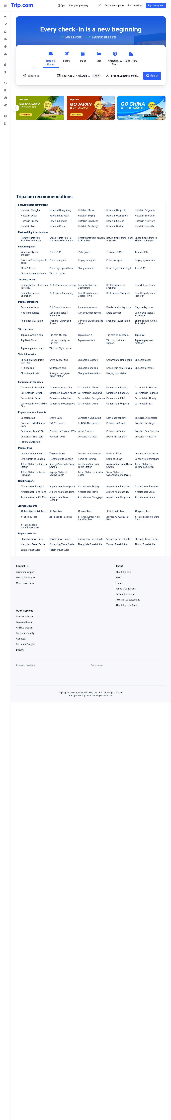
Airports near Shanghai (32, 486)
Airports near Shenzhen (147, 486)
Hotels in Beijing (86, 215)
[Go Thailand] (91, 108)
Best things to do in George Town (88, 294)
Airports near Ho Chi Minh (34, 497)
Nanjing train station (116, 373)
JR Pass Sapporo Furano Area (147, 518)
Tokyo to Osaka (57, 453)
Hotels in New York (145, 221)
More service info (25, 583)
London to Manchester (146, 453)
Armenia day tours (87, 307)
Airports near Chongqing (61, 492)
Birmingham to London (33, 459)
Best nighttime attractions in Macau (34, 286)
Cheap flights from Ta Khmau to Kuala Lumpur (61, 239)
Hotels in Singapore (145, 210)
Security (20, 649)
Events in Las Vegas (145, 423)
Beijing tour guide (87, 260)
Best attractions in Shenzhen (30, 294)
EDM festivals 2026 (30, 442)
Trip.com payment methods (144, 341)
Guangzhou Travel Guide (90, 539)
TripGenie (140, 335)
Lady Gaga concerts (116, 418)
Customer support (25, 572)
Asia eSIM (140, 268)
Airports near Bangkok (117, 486)
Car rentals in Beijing (116, 387)
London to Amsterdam (89, 453)
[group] (71, 37)
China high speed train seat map (32, 361)
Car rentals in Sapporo (117, 393)
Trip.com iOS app (58, 335)
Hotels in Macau (86, 210)
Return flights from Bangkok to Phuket (31, 239)
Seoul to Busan (114, 459)
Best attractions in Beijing (62, 285)
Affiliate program (24, 627)
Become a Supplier (25, 644)
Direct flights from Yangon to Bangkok (91, 239)
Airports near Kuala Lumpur (58, 498)
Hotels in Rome (57, 226)
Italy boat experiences (89, 312)
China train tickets (30, 373)
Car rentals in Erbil (115, 398)
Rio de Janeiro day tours (118, 307)
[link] (61, 5)
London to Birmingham (147, 459)
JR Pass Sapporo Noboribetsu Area (30, 526)
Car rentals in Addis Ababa (62, 393)
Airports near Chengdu (117, 492)
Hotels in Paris (28, 226)
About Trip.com (123, 572)
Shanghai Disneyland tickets (60, 322)
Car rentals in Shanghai (32, 387)
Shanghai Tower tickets (118, 320)
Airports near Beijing (88, 486)
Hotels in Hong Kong (60, 210)
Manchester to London (61, 459)
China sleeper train (58, 360)
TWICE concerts (57, 423)
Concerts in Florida (115, 431)
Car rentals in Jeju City (60, 387)
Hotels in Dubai (29, 215)
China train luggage (88, 360)
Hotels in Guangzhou (117, 215)
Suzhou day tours (30, 307)
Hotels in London (58, 221)
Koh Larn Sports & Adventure (58, 314)
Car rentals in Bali (143, 403)
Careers (119, 583)
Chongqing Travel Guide (61, 544)
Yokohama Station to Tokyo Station (89, 465)
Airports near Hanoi (145, 497)
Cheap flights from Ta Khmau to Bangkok (146, 239)
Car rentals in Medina (60, 398)
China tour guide (57, 260)
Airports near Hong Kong (33, 492)
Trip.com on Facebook (117, 335)
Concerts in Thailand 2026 (62, 431)
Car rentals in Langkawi (90, 393)
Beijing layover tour (145, 260)
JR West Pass (84, 511)
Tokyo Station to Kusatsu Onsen (91, 473)
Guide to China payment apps (33, 261)
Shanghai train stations (89, 373)
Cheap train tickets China (119, 368)
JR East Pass (55, 511)
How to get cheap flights (119, 268)
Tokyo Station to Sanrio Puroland (33, 473)
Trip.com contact (86, 340)
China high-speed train (61, 268)
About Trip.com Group (127, 605)
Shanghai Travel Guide (32, 539)
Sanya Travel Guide (30, 549)
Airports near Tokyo (88, 492)
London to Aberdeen (32, 453)
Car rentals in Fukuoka (32, 393)
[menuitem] (5, 17)
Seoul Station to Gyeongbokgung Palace (118, 473)
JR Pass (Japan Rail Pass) (33, 511)
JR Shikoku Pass (29, 516)
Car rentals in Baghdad (146, 393)
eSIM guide (84, 252)
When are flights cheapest (29, 253)
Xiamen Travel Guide (116, 544)
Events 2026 (55, 418)
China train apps (143, 360)
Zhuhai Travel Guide (145, 544)
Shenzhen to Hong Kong (119, 360)
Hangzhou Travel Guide (33, 544)
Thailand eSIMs (114, 252)
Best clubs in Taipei (145, 285)
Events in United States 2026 (33, 424)
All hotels (21, 638)
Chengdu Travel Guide (146, 539)
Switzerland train (57, 368)
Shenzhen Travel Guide (118, 539)
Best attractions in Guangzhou (87, 286)
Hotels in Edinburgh (88, 226)
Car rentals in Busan (31, 398)
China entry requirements (34, 273)
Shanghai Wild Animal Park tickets (146, 322)
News (119, 577)
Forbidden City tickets (32, 320)
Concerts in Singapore (32, 436)
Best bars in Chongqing (61, 293)
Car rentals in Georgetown (91, 398)
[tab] (50, 57)
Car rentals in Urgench (117, 403)
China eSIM (55, 252)
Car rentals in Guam (88, 403)
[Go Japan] (141, 108)
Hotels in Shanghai (30, 210)
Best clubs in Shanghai (118, 293)
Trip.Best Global (29, 340)
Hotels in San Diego (88, 221)
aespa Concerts (86, 431)
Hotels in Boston (115, 226)
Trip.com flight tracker (60, 348)
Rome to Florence (87, 459)
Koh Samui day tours (60, 307)
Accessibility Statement (128, 599)
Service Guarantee (25, 577)
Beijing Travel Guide (59, 539)
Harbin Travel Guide (59, 549)
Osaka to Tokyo (114, 453)
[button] (5, 5)
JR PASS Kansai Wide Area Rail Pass (89, 518)
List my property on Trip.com (59, 341)
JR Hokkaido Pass (115, 511)
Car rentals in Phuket (88, 387)
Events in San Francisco (147, 431)
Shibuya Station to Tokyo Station (62, 465)
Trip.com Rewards (25, 622)
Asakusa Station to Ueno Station (119, 465)
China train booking (88, 368)
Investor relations (25, 616)
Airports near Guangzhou (62, 486)
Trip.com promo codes (32, 348)
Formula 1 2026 (57, 436)
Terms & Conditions (126, 588)
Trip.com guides (57, 273)
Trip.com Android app (32, 335)
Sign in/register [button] (156, 5)
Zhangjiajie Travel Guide (90, 544)
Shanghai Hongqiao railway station (59, 374)
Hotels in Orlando (30, 221)
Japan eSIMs (141, 252)
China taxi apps (114, 260)
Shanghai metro (86, 268)
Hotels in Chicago (115, 221)
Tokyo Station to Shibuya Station (34, 465)
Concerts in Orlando (116, 423)
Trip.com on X (85, 335)
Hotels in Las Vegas (59, 215)
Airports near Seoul (144, 492)
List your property (25, 633)
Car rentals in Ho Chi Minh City (34, 405)
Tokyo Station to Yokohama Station (144, 465)
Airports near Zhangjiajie (90, 497)
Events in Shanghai (116, 436)
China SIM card (28, 268)
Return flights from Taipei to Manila (119, 239)
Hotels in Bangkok (115, 210)
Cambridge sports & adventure (145, 314)
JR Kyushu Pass (142, 511)
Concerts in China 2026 (89, 418)
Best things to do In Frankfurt (145, 294)
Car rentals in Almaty (145, 398)
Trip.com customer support (115, 341)
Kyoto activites (113, 312)
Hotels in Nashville (144, 226)
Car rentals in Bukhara (146, 387)
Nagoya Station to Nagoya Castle (58, 473)
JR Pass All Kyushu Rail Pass (117, 518)
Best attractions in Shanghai (115, 286)
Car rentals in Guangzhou (62, 403)
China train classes (144, 368)
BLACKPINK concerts (88, 423)
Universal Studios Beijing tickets (90, 322)
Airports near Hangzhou (118, 497)
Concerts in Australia (145, 436)
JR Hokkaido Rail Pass (60, 516)
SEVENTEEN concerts (146, 418)
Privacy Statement (125, 594)
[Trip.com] (22, 5)
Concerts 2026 (28, 418)
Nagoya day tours (144, 307)
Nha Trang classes (30, 312)
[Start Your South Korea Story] (40, 108)
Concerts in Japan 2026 (32, 431)
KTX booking (27, 368)
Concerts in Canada (88, 436)
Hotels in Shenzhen (145, 215)
